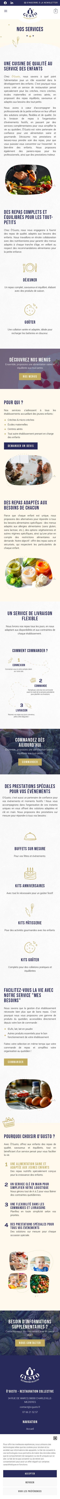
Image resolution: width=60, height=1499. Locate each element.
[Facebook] (5, 3)
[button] (55, 1438)
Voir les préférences (30, 1491)
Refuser (30, 1482)
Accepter (30, 1473)
